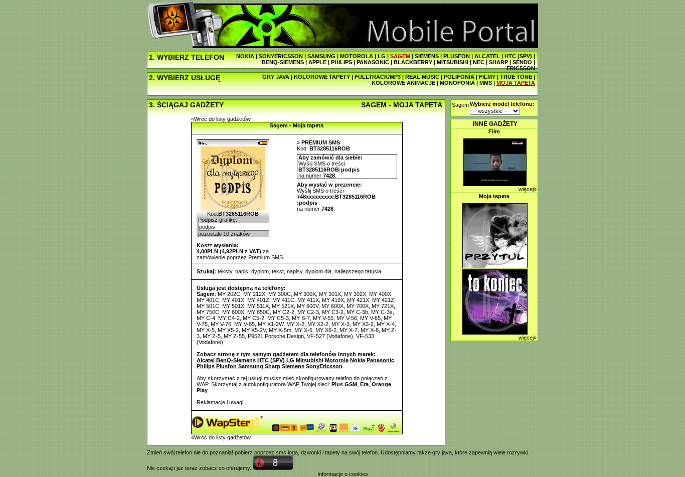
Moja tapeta (494, 196)
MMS (485, 83)
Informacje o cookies (342, 474)
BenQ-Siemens (236, 360)
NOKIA (245, 56)
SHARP (498, 62)
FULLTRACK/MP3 (378, 77)
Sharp (272, 366)
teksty (225, 271)
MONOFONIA (457, 83)
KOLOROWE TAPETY (322, 77)
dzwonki (311, 452)
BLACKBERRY (413, 62)
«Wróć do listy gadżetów (221, 119)
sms (281, 452)
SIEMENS (427, 56)
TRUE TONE (516, 77)
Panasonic (380, 360)
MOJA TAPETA (515, 83)
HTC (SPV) (518, 56)
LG (382, 56)
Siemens (293, 366)
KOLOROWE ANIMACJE (403, 83)
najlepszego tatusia (357, 271)
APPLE (317, 62)
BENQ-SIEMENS (283, 62)
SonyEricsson (324, 366)
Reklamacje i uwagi (220, 402)
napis (241, 271)
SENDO (522, 62)
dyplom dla (318, 271)
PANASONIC (373, 62)
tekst (278, 271)
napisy (294, 271)
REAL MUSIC (422, 77)
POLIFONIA (459, 77)
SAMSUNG (321, 56)
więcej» (528, 189)
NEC (478, 62)
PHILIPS (341, 62)
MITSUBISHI (452, 62)
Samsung (250, 366)
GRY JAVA (275, 77)
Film (494, 131)
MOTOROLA (356, 56)
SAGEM (400, 56)
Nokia (357, 360)
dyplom (260, 271)
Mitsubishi (309, 360)
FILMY (487, 77)
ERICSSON (520, 68)
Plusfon (226, 366)
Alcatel (206, 360)
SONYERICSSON (281, 56)
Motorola (337, 360)
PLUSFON (456, 56)
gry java (442, 452)
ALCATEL (487, 56)
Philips (206, 366)
